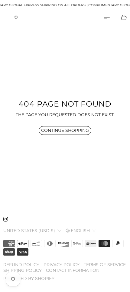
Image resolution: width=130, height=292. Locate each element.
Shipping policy (22, 270)
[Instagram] (5, 219)
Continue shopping (65, 130)
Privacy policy (62, 264)
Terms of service (105, 264)
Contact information (72, 270)
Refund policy (21, 264)
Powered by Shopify (28, 278)
